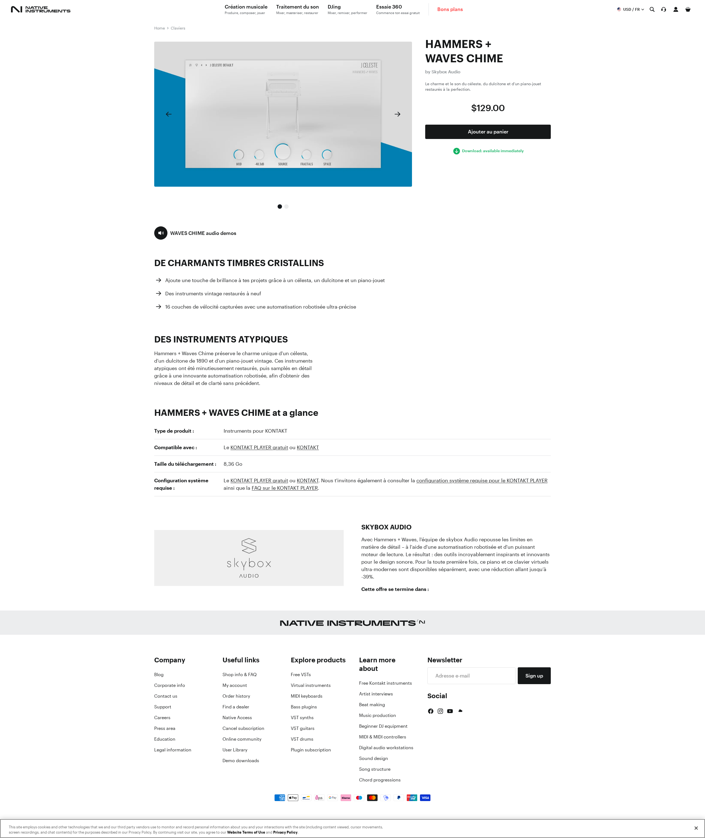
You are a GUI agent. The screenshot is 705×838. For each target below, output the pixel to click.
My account (235, 685)
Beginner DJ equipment (383, 726)
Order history (236, 696)
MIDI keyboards (306, 696)
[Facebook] (430, 711)
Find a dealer (236, 707)
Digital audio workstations (386, 747)
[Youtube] (450, 711)
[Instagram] (440, 711)
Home (159, 28)
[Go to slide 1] (280, 206)
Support (162, 707)
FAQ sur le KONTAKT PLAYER (285, 487)
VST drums (302, 739)
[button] (195, 233)
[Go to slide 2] (286, 206)
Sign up (534, 675)
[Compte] (676, 9)
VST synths (302, 717)
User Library (235, 750)
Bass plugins (304, 707)
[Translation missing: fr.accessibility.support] (664, 9)
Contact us (165, 696)
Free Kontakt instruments (385, 683)
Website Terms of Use (246, 832)
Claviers (178, 28)
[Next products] (397, 114)
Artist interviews (376, 694)
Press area (164, 728)
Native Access (237, 717)
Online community (242, 739)
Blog (159, 674)
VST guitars (302, 728)
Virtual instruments (311, 685)
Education (164, 739)
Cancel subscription (243, 728)
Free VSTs (301, 674)
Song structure (375, 769)
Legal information (172, 750)
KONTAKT (308, 447)
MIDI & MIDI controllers (382, 737)
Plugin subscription (311, 750)
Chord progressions (380, 780)
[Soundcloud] (460, 711)
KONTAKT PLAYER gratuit (259, 447)
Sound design (373, 758)
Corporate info (169, 685)
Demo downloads (241, 760)
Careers (162, 717)
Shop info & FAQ (240, 674)
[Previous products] (168, 114)
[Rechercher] (652, 9)
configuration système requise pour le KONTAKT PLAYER (481, 480)
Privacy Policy (285, 832)
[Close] (696, 828)
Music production (377, 715)
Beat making (372, 704)
